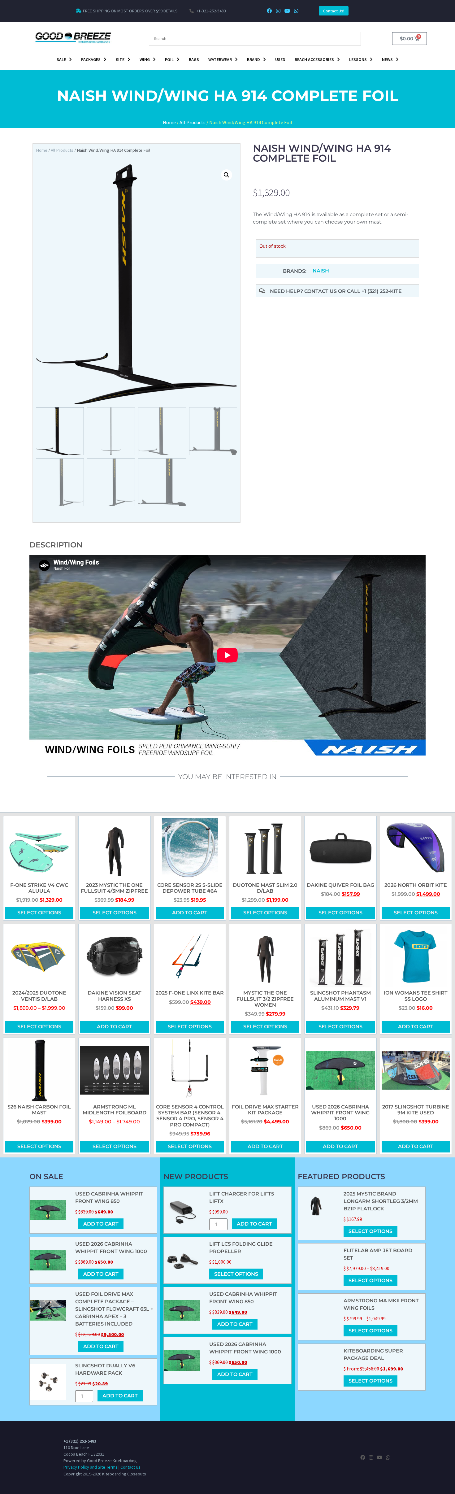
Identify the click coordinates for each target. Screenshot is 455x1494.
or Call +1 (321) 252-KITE (370, 291)
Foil (169, 59)
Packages (91, 59)
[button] (226, 175)
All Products (193, 122)
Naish (321, 271)
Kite (120, 59)
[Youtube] (287, 11)
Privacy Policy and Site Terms (90, 1467)
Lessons (358, 59)
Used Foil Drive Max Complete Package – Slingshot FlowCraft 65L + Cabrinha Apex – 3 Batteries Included (114, 1309)
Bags (194, 59)
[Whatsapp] (296, 11)
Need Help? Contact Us (304, 291)
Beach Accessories (314, 59)
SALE (61, 59)
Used (280, 59)
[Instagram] (278, 11)
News (387, 59)
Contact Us (130, 1467)
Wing (145, 59)
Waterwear (220, 59)
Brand (253, 59)
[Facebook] (269, 11)
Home (169, 122)
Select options (39, 913)
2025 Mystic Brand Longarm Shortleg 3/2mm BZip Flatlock (381, 1201)
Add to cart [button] (189, 913)
